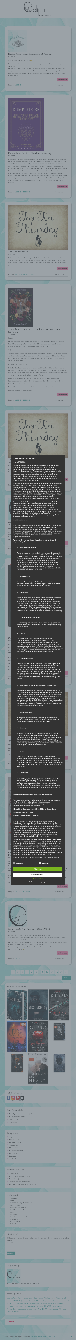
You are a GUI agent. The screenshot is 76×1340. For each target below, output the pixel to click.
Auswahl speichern (37, 874)
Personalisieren (38, 879)
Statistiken (45, 863)
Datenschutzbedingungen (37, 882)
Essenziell (19, 863)
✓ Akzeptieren (38, 869)
